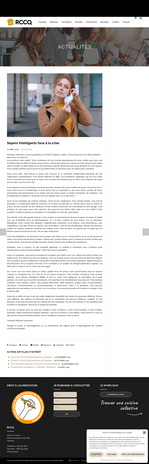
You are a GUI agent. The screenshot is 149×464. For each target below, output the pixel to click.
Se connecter (74, 460)
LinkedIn (60, 345)
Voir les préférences (133, 454)
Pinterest (47, 345)
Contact (115, 22)
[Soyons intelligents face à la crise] (54, 105)
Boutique (105, 22)
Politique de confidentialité (124, 460)
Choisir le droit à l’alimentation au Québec (31, 357)
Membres (54, 22)
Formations (66, 22)
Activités (79, 22)
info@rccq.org (12, 452)
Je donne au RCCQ (115, 394)
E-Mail (71, 345)
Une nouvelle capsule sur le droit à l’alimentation (35, 364)
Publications (91, 22)
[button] (144, 432)
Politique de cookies (107, 460)
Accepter (96, 454)
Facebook (12, 345)
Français (126, 22)
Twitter (24, 345)
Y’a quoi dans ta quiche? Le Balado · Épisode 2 (33, 367)
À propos (42, 22)
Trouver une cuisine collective (118, 405)
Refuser (112, 454)
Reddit (36, 345)
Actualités (74, 47)
